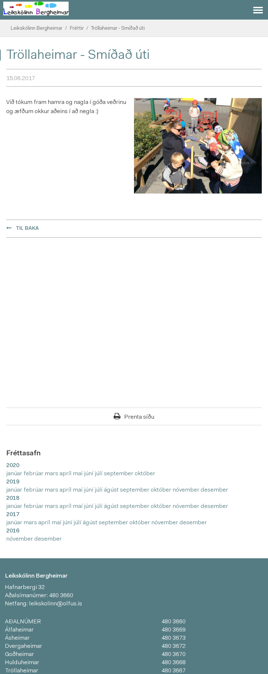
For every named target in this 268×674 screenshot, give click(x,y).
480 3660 (61, 596)
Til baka (27, 228)
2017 (12, 515)
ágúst (112, 490)
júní (89, 474)
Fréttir (77, 28)
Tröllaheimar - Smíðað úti (118, 28)
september (119, 474)
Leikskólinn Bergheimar (36, 28)
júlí (99, 474)
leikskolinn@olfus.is (55, 604)
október (145, 474)
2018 (12, 498)
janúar (15, 474)
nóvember (187, 490)
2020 (12, 466)
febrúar (34, 474)
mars (52, 474)
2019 (12, 482)
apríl (66, 474)
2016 (12, 531)
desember (214, 490)
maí (78, 474)
